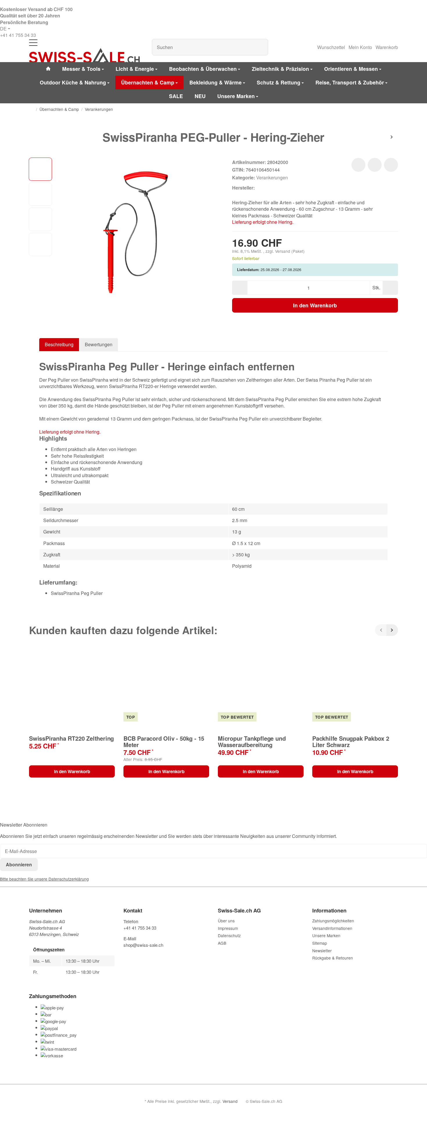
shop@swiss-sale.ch (143, 945)
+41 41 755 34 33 (18, 35)
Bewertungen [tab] (98, 344)
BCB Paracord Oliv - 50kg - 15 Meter (163, 741)
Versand (283, 251)
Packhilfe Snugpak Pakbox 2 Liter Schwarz (350, 741)
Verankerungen (272, 177)
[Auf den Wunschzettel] (358, 165)
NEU (200, 96)
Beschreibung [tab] (59, 344)
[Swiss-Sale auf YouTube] (139, 956)
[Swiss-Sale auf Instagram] (152, 956)
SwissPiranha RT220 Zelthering (71, 738)
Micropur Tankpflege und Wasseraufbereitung (252, 741)
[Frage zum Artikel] (391, 165)
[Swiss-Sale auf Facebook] (125, 956)
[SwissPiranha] (264, 188)
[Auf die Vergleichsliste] (375, 165)
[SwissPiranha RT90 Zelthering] (380, 137)
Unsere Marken (236, 96)
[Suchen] (260, 47)
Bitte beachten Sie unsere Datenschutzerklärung (44, 879)
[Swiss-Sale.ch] (84, 55)
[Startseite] (31, 109)
